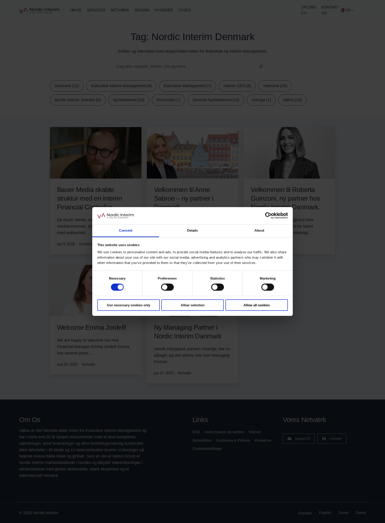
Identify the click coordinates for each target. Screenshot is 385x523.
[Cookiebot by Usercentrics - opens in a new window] (268, 215)
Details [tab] (192, 230)
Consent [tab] (125, 230)
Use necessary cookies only (128, 305)
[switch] (167, 287)
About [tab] (259, 230)
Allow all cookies (257, 305)
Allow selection (193, 305)
